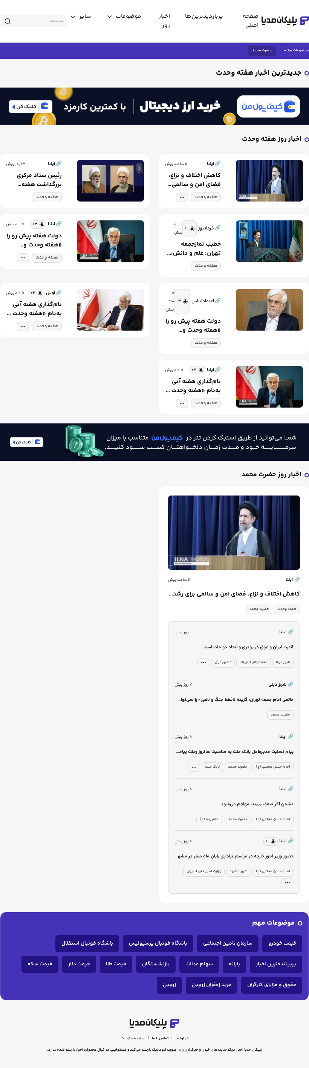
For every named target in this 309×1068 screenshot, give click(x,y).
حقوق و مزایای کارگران (271, 985)
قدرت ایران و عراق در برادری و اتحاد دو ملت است (248, 647)
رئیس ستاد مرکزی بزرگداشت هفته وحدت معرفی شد (39, 180)
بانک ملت (212, 767)
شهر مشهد (238, 871)
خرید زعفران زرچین (211, 985)
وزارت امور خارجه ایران (204, 871)
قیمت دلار (79, 964)
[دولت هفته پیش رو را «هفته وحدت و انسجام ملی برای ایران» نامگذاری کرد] (110, 241)
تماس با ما (160, 1039)
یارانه (234, 964)
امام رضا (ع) (210, 819)
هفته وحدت (205, 197)
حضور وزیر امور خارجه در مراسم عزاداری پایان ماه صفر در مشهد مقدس (234, 857)
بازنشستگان (156, 964)
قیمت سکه (40, 964)
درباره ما (182, 1039)
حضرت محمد (262, 51)
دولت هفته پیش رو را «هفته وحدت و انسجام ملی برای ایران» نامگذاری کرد (34, 241)
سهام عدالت (199, 964)
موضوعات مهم (273, 923)
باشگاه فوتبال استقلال (87, 943)
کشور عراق (222, 662)
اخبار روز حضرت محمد (271, 475)
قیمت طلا (116, 964)
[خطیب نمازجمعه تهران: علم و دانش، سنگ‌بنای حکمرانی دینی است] (269, 245)
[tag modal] (182, 197)
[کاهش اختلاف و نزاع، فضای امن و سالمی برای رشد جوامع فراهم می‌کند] (269, 181)
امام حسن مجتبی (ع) (273, 767)
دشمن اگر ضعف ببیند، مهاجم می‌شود (257, 804)
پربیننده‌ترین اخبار (276, 964)
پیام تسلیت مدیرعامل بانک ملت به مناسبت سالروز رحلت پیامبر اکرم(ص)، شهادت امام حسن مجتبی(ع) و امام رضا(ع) (235, 752)
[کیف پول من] (154, 106)
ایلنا (293, 579)
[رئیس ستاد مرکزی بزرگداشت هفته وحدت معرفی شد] (110, 181)
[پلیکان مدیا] (285, 21)
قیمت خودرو (282, 943)
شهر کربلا (283, 662)
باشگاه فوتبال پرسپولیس (158, 943)
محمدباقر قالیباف (254, 662)
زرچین (169, 985)
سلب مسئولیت (133, 1039)
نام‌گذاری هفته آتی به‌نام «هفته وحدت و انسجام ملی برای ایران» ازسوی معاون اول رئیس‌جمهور (35, 309)
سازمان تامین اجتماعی (227, 943)
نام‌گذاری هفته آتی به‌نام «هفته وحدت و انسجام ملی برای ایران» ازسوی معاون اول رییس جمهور (194, 386)
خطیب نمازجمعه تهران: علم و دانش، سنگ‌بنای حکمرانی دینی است (196, 249)
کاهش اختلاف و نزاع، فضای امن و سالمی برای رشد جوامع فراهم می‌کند (194, 180)
